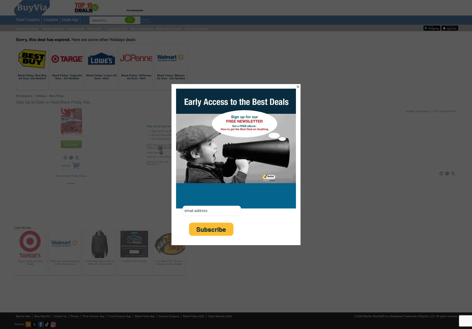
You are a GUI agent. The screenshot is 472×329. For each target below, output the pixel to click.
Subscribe (211, 229)
